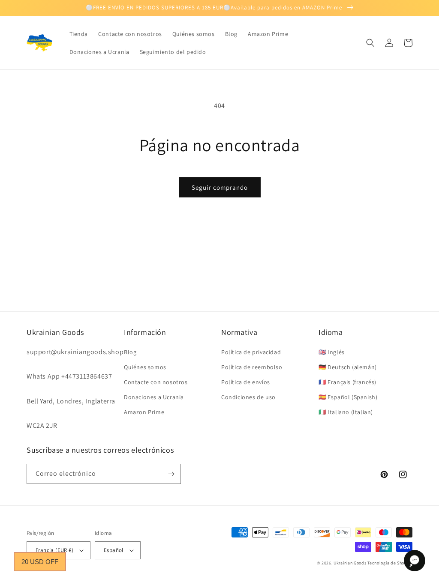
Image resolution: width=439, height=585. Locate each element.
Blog (130, 352)
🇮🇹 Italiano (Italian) (346, 412)
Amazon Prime (144, 412)
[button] (370, 42)
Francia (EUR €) (54, 550)
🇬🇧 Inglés (332, 352)
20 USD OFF (39, 561)
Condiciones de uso (248, 397)
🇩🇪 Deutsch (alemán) (348, 367)
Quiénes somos (145, 367)
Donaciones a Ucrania (154, 397)
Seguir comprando (220, 187)
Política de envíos (245, 382)
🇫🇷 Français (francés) (347, 382)
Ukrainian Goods (350, 563)
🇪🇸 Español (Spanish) (348, 397)
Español (113, 550)
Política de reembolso (252, 367)
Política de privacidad (251, 352)
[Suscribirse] (171, 474)
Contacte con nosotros (156, 382)
